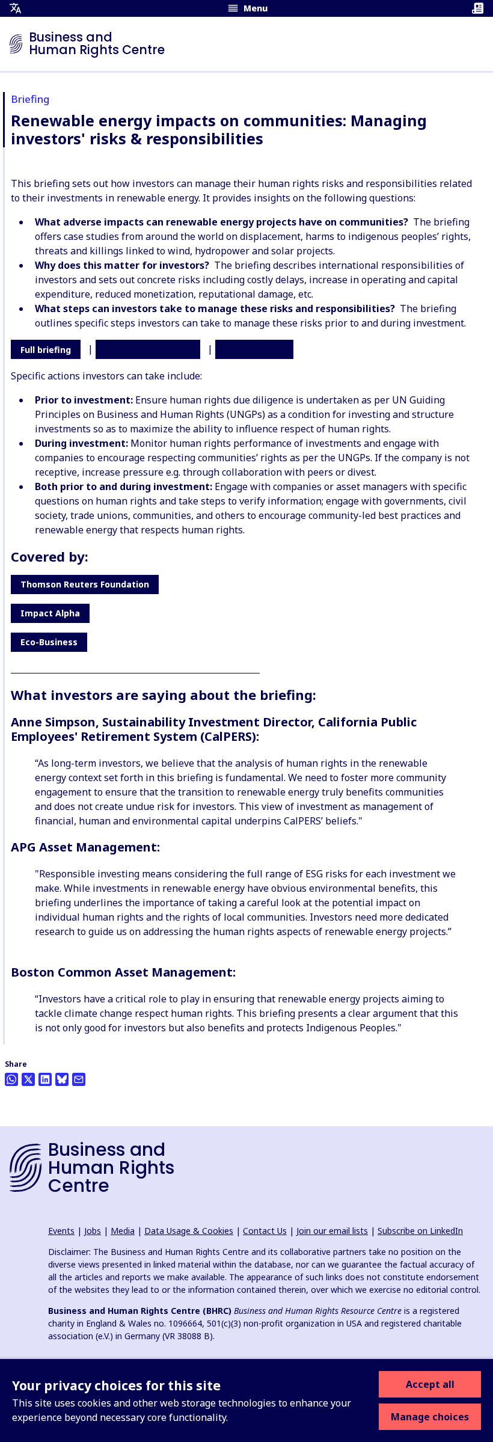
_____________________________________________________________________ (135, 669)
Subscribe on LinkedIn (420, 1230)
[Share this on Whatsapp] (11, 1079)
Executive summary (148, 349)
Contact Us (265, 1230)
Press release (254, 349)
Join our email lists (332, 1230)
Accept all (430, 1384)
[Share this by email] (78, 1079)
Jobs (92, 1230)
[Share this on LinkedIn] (45, 1079)
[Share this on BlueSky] (62, 1079)
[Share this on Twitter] (28, 1079)
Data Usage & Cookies (188, 1230)
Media (123, 1230)
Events (61, 1230)
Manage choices (430, 1416)
